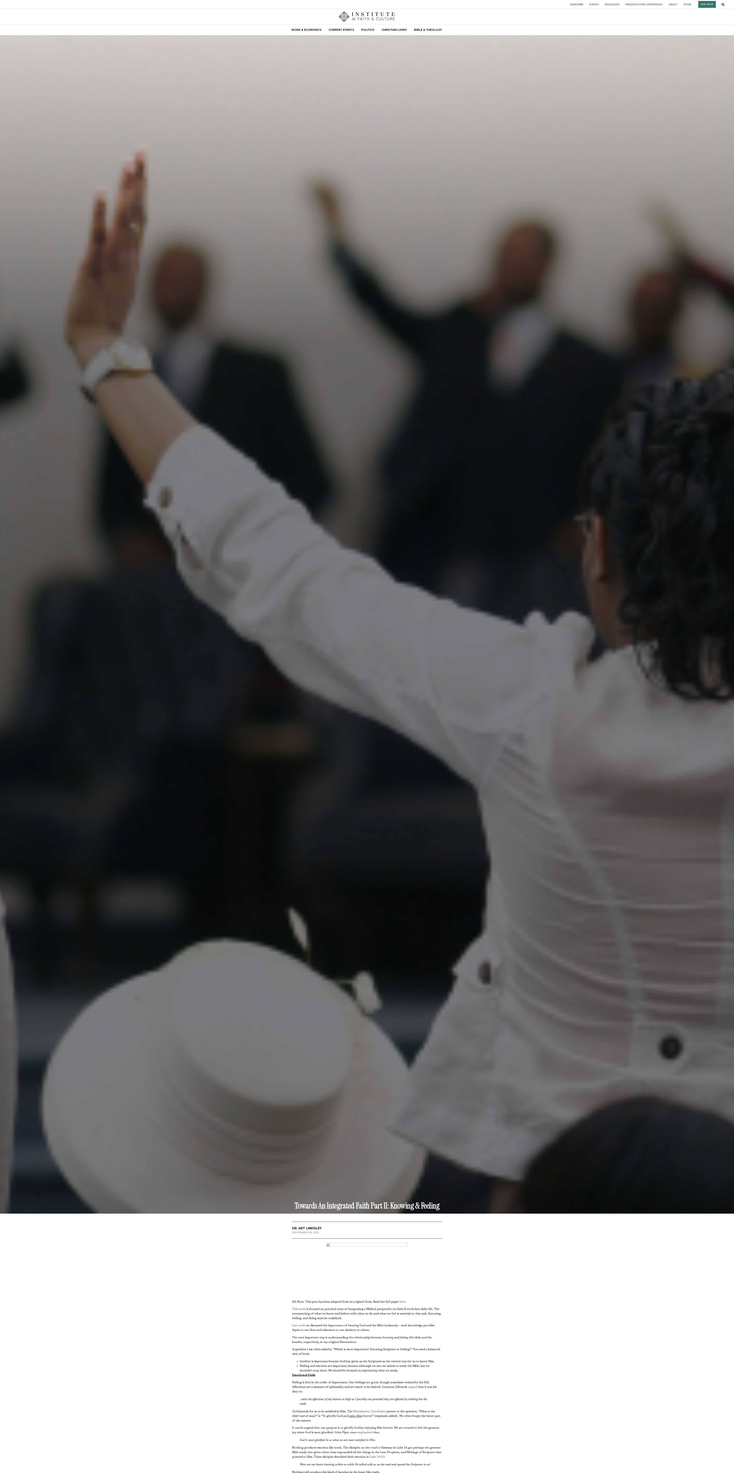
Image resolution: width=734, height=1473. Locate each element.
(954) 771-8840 (297, 1354)
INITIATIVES (353, 1351)
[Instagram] (458, 1353)
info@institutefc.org (300, 1358)
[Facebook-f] (433, 1353)
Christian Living (265, 1298)
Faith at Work (325, 1147)
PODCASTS (392, 1348)
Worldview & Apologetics (348, 1147)
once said (312, 1112)
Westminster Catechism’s (369, 934)
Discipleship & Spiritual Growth (381, 1147)
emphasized (365, 955)
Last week (298, 848)
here (402, 824)
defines (352, 1091)
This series (299, 832)
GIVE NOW (392, 1355)
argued (412, 909)
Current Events (289, 1298)
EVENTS (350, 1358)
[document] (367, 1423)
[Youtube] (471, 1353)
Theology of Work (306, 1147)
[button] (295, 1157)
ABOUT (350, 1345)
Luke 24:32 (377, 979)
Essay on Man (302, 1030)
